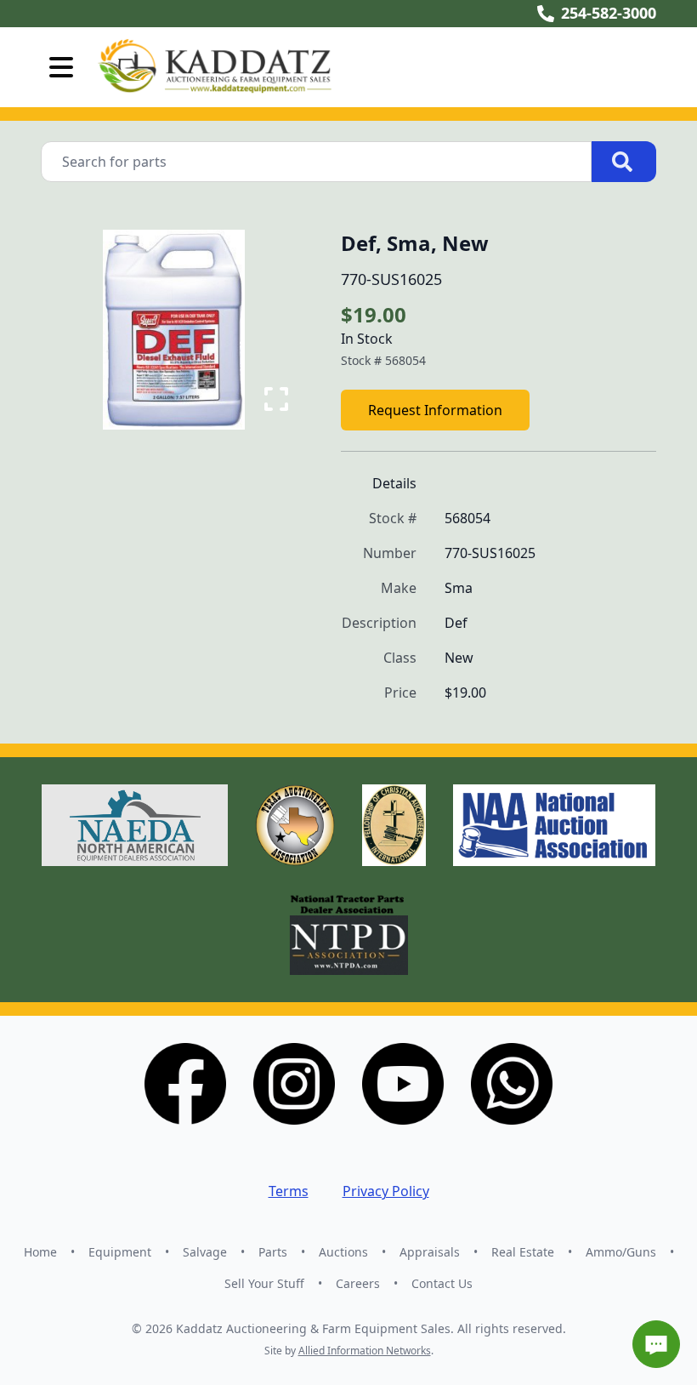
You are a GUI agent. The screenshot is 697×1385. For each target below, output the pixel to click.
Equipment (119, 1252)
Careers (358, 1283)
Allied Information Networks (364, 1350)
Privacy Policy (386, 1191)
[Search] (624, 161)
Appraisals (430, 1252)
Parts (272, 1252)
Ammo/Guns (621, 1252)
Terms (289, 1191)
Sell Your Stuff (264, 1283)
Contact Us (442, 1283)
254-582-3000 (608, 13)
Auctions (343, 1252)
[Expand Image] (276, 399)
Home (40, 1252)
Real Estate (522, 1252)
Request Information (435, 410)
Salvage (205, 1252)
